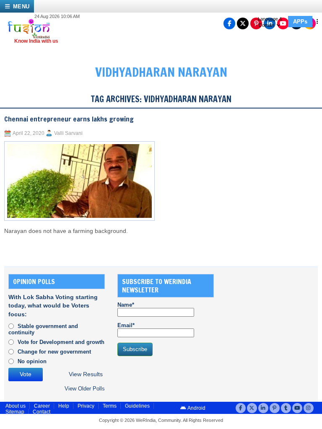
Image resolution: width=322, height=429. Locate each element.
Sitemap (14, 412)
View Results (86, 374)
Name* (125, 305)
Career (42, 406)
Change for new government (54, 352)
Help (63, 406)
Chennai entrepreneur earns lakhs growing (69, 119)
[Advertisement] (274, 316)
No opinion (32, 361)
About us (15, 406)
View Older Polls (85, 388)
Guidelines (137, 406)
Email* (126, 325)
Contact (41, 412)
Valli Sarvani (68, 133)
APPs (300, 21)
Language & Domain (270, 22)
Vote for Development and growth (61, 342)
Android (196, 408)
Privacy (86, 406)
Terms (110, 406)
